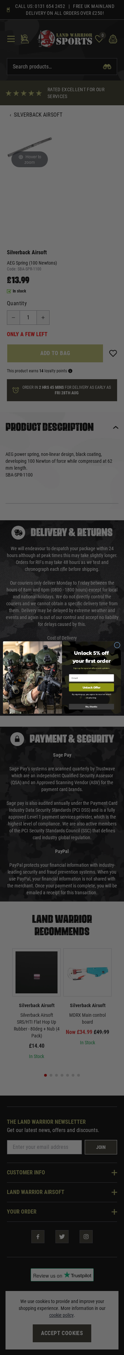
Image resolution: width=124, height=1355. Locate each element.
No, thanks (91, 706)
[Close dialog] (117, 645)
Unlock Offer (91, 687)
